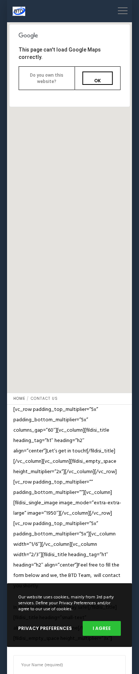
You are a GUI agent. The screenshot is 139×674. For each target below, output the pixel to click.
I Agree (102, 628)
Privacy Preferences (45, 628)
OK (97, 80)
